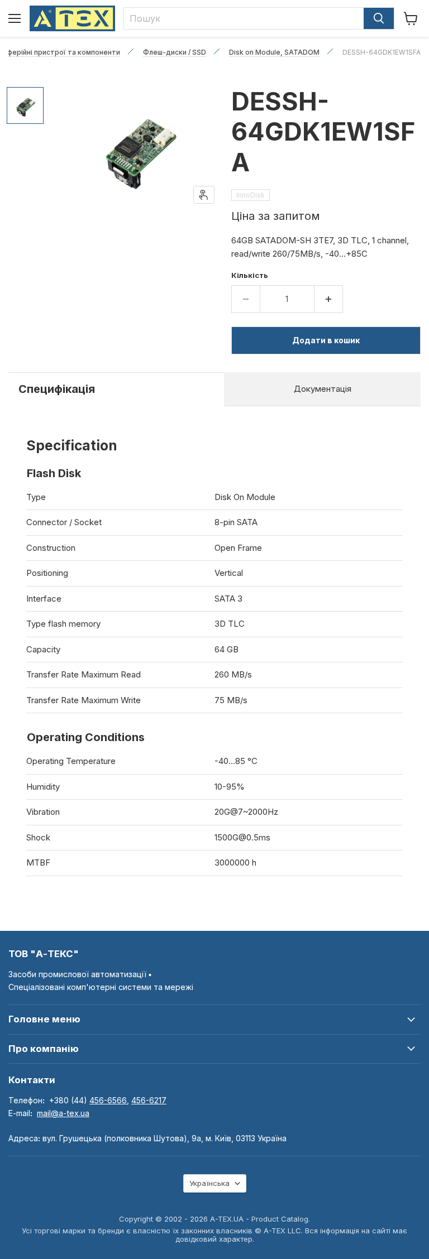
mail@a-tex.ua (63, 1113)
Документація (322, 388)
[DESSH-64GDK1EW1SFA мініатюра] (25, 105)
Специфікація (56, 389)
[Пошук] (379, 18)
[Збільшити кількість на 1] (328, 299)
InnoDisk (250, 195)
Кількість (249, 275)
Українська (209, 1183)
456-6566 (108, 1100)
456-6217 (148, 1100)
